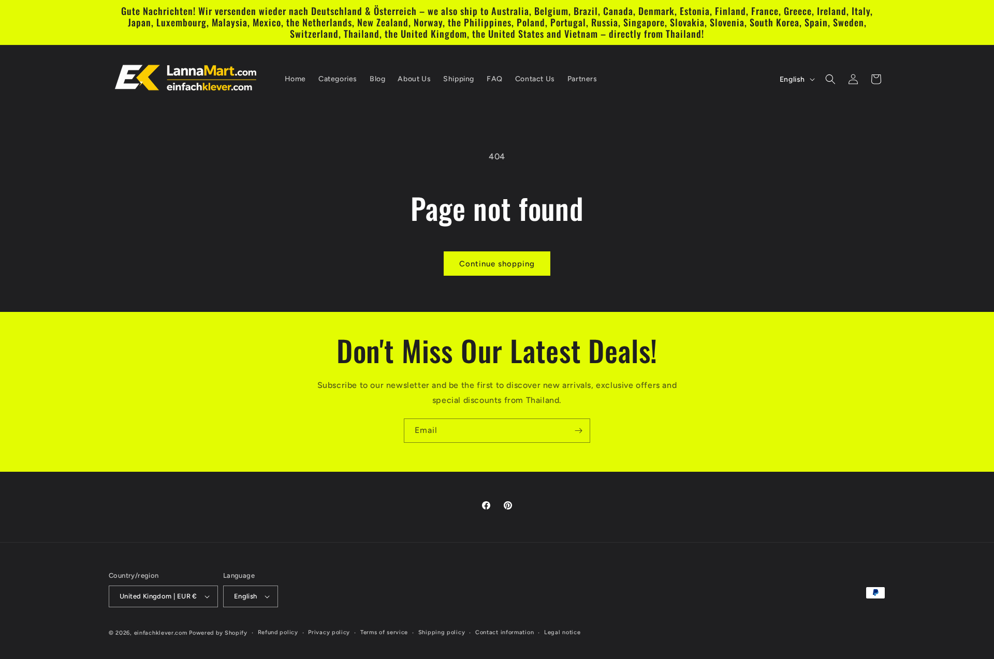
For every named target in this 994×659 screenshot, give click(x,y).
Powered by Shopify (218, 633)
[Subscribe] (578, 430)
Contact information (504, 632)
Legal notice (562, 632)
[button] (830, 79)
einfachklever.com (160, 633)
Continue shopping (497, 263)
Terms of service (384, 632)
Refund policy (278, 632)
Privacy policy (329, 632)
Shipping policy (441, 632)
